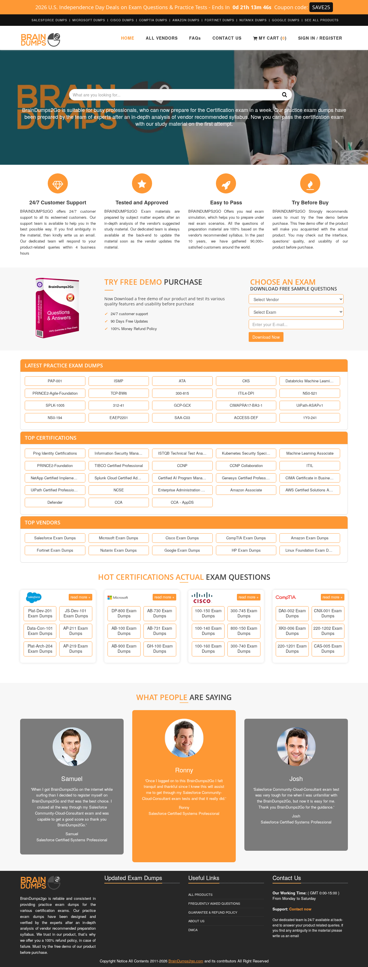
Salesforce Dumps (49, 20)
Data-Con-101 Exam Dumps (40, 630)
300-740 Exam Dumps (244, 648)
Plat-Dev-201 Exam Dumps (40, 613)
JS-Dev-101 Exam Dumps (76, 613)
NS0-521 (310, 393)
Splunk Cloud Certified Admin (119, 477)
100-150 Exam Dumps (208, 613)
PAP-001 (55, 380)
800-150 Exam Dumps (244, 630)
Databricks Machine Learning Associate (309, 380)
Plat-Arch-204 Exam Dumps (40, 648)
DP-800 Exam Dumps (124, 613)
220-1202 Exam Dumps (327, 630)
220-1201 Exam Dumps (292, 648)
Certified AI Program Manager (182, 477)
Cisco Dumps (122, 20)
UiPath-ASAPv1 (309, 405)
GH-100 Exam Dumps (160, 648)
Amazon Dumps (186, 20)
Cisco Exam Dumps (182, 537)
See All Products (322, 20)
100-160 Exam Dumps (208, 648)
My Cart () (272, 38)
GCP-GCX (182, 405)
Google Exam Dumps (182, 550)
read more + (80, 597)
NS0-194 (55, 417)
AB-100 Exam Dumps (124, 630)
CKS (246, 380)
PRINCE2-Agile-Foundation (55, 393)
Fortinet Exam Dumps (55, 550)
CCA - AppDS (182, 502)
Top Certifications (50, 437)
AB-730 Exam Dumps (159, 613)
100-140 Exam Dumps (208, 630)
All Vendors (162, 38)
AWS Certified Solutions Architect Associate (309, 490)
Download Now (266, 337)
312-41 (118, 405)
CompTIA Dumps (153, 20)
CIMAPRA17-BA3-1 (246, 405)
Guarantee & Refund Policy (212, 912)
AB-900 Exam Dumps (124, 648)
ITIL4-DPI (246, 393)
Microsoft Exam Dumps (118, 537)
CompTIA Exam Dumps (246, 537)
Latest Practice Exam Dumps (64, 365)
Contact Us (226, 38)
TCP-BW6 (119, 393)
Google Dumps (286, 20)
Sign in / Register (320, 38)
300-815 (182, 393)
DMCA (193, 929)
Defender (54, 502)
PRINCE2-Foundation (55, 465)
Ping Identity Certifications (55, 453)
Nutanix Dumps (253, 20)
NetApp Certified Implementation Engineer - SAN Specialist (55, 477)
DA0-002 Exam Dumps (292, 613)
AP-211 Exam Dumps (75, 630)
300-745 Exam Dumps (244, 613)
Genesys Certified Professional (246, 477)
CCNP (182, 465)
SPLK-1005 (55, 405)
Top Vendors (42, 522)
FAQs (195, 38)
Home (127, 38)
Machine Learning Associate (310, 453)
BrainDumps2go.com (185, 961)
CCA (118, 502)
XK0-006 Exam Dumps (292, 630)
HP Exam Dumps (246, 550)
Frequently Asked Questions (214, 903)
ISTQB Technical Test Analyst (182, 453)
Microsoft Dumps (88, 20)
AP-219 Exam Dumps (75, 648)
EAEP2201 (119, 417)
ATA (182, 380)
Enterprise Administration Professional (182, 490)
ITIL (309, 465)
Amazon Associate (246, 490)
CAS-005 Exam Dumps (328, 648)
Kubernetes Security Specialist (246, 453)
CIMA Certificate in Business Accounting (309, 477)
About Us (196, 920)
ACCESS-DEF (246, 417)
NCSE (119, 490)
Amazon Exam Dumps (310, 537)
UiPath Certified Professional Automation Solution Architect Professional (55, 490)
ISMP (118, 380)
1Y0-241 (310, 417)
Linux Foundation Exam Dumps (309, 550)
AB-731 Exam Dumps (159, 630)
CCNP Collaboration (246, 465)
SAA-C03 (182, 417)
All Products (200, 894)
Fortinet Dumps (219, 20)
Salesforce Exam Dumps (55, 537)
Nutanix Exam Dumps (118, 550)
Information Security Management (119, 453)
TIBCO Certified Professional (119, 465)
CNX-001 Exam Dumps (328, 613)
